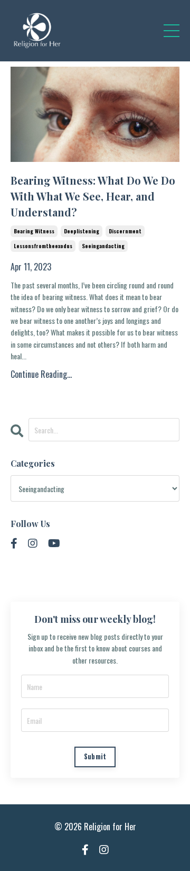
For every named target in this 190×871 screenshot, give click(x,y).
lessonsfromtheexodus (43, 246)
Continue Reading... (41, 374)
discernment (125, 231)
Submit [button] (95, 756)
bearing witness (34, 231)
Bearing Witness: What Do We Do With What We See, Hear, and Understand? (93, 196)
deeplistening (81, 231)
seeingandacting (103, 246)
